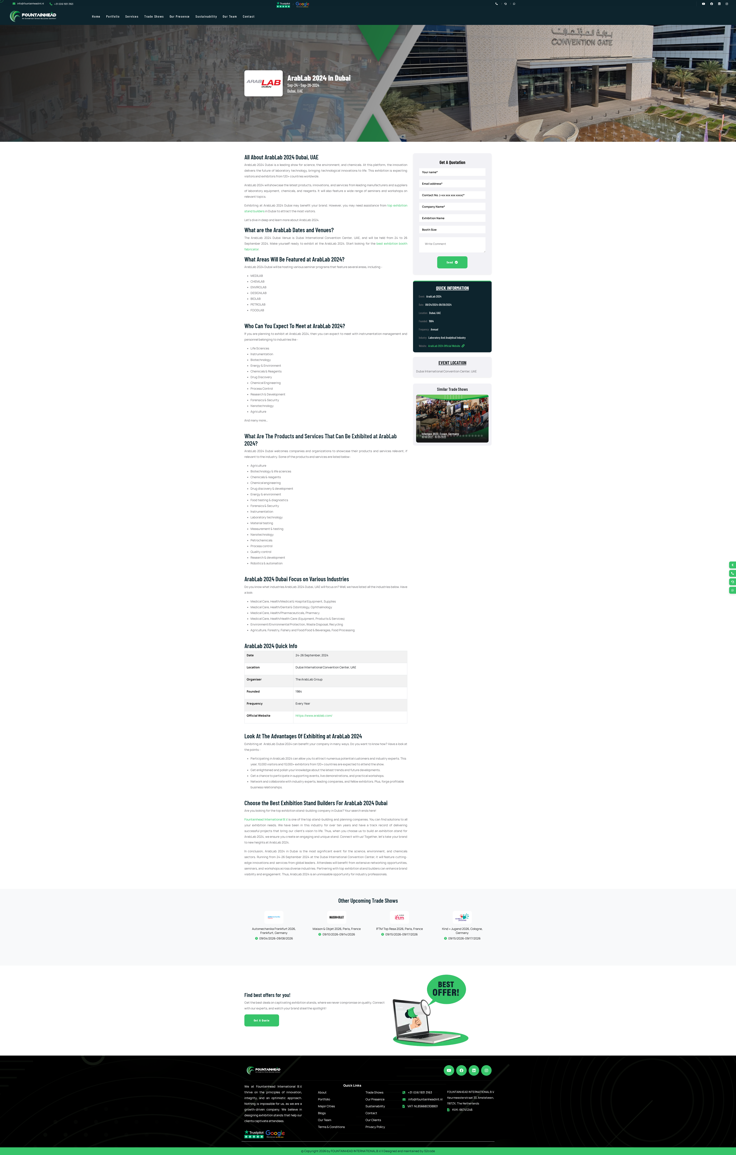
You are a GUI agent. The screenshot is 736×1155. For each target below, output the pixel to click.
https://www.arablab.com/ (314, 716)
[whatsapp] (732, 590)
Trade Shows (154, 16)
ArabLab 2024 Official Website (444, 346)
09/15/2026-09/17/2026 (338, 934)
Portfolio (113, 16)
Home (96, 16)
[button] (3, 436)
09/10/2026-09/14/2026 (275, 934)
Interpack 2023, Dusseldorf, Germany (444, 434)
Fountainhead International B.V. (266, 819)
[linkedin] (474, 1070)
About (322, 1092)
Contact (249, 16)
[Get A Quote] (732, 565)
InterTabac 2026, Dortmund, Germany (462, 929)
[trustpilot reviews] (283, 4)
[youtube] (449, 1070)
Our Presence (180, 16)
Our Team (230, 16)
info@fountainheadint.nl (30, 3)
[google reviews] (302, 4)
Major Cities (326, 1106)
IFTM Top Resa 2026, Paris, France (336, 929)
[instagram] (486, 1070)
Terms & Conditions (331, 1127)
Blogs (322, 1113)
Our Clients (373, 1120)
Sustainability (206, 16)
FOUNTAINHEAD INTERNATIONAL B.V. (356, 1151)
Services (131, 16)
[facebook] (461, 1070)
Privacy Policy (375, 1127)
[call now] (732, 573)
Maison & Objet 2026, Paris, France (274, 929)
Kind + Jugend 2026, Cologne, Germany (399, 931)
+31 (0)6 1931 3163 (63, 4)
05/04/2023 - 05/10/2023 (435, 437)
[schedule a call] (732, 581)
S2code (429, 1151)
